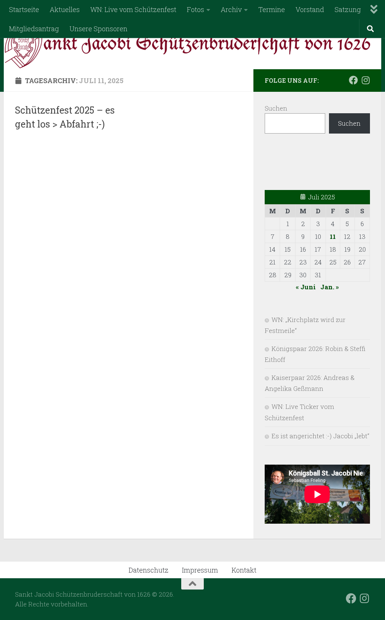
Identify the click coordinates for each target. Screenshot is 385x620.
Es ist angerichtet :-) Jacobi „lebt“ (320, 436)
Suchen (276, 108)
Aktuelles (65, 9)
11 (333, 236)
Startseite (24, 9)
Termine (271, 9)
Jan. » (329, 287)
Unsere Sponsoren (98, 28)
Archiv (231, 9)
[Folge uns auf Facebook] (353, 80)
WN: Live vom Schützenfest (133, 9)
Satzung (348, 9)
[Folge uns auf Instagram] (365, 80)
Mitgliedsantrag (34, 28)
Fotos (195, 9)
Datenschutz (148, 569)
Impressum (200, 569)
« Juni (306, 287)
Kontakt (244, 569)
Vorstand (310, 9)
